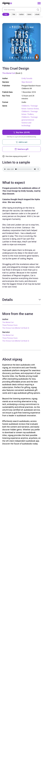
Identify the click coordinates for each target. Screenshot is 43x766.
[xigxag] (7, 3)
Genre (29, 14)
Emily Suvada (27, 78)
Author (21, 14)
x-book (37, 14)
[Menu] (39, 3)
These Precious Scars (10, 325)
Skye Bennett (27, 82)
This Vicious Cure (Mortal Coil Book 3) (15, 328)
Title (13, 14)
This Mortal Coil (8, 73)
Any (6, 14)
